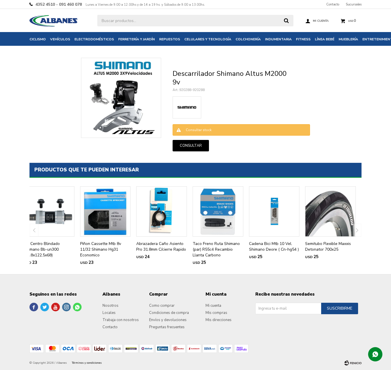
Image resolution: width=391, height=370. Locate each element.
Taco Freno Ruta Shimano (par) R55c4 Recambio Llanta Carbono (216, 249)
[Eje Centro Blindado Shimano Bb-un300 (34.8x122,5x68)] (49, 211)
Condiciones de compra (169, 312)
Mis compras (216, 312)
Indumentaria (278, 39)
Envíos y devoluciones (168, 319)
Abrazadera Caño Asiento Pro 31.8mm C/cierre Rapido (161, 246)
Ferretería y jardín (136, 39)
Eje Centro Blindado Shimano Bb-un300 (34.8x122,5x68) (42, 249)
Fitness (303, 39)
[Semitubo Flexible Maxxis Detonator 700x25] (330, 211)
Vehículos (60, 39)
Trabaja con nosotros (120, 319)
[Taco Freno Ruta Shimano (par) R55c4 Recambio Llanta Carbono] (218, 211)
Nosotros (110, 305)
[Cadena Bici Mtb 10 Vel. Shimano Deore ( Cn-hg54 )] (274, 211)
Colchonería (248, 39)
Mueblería (348, 39)
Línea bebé (324, 39)
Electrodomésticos (94, 39)
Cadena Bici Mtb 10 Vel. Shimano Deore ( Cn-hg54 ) (274, 246)
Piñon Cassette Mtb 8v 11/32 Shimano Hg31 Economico (100, 249)
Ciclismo (37, 39)
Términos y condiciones (87, 363)
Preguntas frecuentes (167, 327)
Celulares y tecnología (207, 39)
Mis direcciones (219, 319)
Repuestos (169, 39)
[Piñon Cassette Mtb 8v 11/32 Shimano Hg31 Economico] (105, 211)
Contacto (332, 4)
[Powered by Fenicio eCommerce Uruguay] (353, 363)
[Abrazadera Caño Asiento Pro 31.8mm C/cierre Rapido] (161, 211)
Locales (109, 312)
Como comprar (162, 305)
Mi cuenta (213, 305)
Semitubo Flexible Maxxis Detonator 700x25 (328, 246)
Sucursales (354, 4)
